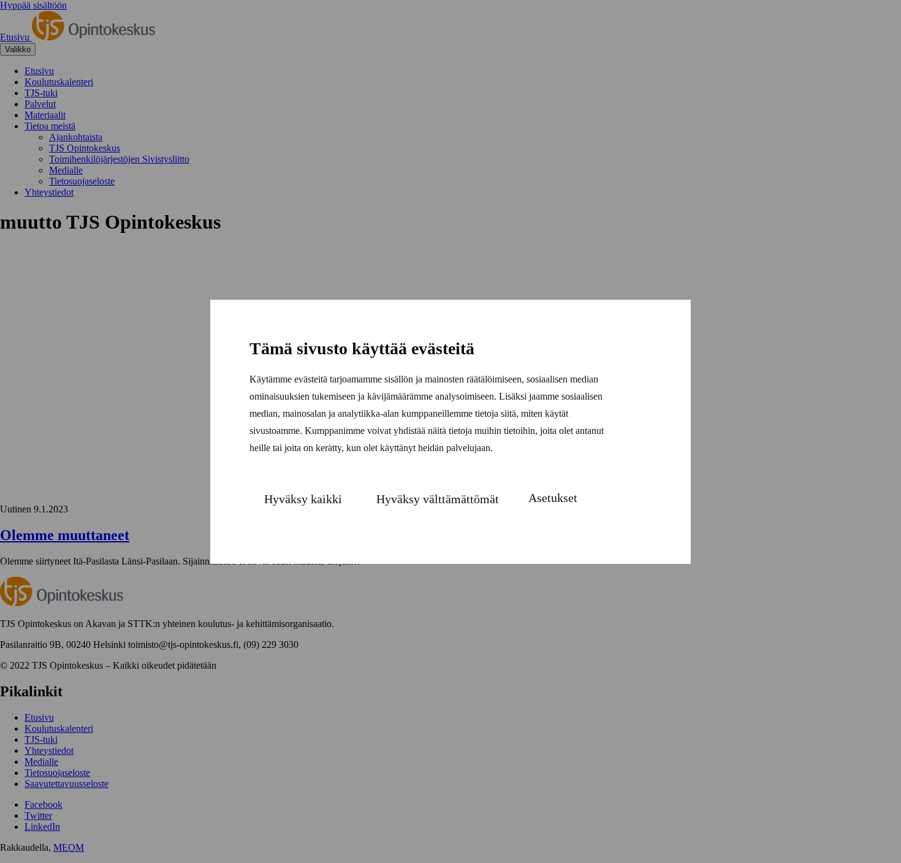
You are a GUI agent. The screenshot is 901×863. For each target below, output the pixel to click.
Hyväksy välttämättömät (437, 499)
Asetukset (552, 497)
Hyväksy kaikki (303, 499)
